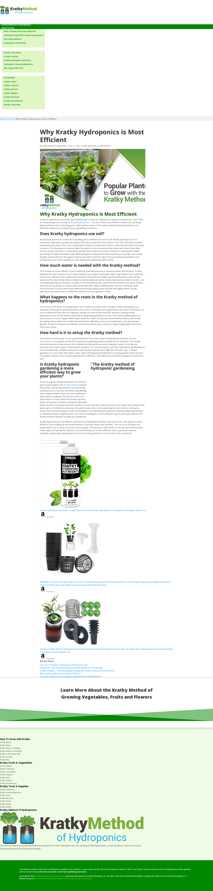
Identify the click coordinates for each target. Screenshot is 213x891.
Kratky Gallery (6, 807)
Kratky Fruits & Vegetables (14, 74)
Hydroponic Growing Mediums (18, 64)
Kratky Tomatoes (12, 104)
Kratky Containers (12, 52)
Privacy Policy (86, 878)
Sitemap (57, 878)
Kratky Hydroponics (89, 146)
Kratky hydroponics (80, 222)
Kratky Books (5, 804)
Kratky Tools (5, 795)
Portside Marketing (43, 878)
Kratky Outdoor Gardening (11, 751)
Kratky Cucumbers (7, 772)
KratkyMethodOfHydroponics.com (49, 876)
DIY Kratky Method (12, 39)
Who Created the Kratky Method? (20, 31)
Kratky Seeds (5, 801)
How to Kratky (8, 49)
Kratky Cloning (11, 56)
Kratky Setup (5, 745)
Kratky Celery (10, 81)
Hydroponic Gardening (15, 43)
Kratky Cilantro (11, 85)
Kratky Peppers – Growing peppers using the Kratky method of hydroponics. (77, 670)
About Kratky (8, 28)
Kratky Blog (5, 759)
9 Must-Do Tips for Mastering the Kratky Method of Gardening (71, 667)
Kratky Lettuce (11, 89)
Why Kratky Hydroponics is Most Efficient (60, 673)
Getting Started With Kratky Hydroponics (23, 35)
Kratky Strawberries (13, 101)
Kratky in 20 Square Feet (10, 754)
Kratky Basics (5, 742)
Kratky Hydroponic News (13, 111)
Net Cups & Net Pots (13, 68)
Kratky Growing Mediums (10, 792)
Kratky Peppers (11, 93)
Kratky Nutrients (6, 798)
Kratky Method (104, 146)
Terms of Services (70, 878)
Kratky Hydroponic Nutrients (17, 60)
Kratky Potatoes (11, 97)
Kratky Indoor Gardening (10, 748)
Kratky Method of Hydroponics (16, 25)
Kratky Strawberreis (8, 783)
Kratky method (71, 384)
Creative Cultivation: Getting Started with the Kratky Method (70, 676)
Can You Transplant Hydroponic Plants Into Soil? (64, 664)
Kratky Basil (9, 77)
